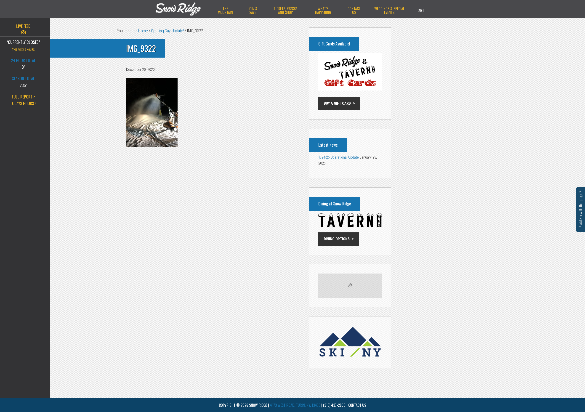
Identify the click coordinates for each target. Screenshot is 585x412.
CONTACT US (357, 405)
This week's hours (23, 49)
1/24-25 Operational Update (338, 157)
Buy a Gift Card (337, 103)
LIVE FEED (23, 26)
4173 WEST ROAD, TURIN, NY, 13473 (295, 405)
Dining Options (337, 239)
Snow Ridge (182, 9)
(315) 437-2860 (334, 405)
